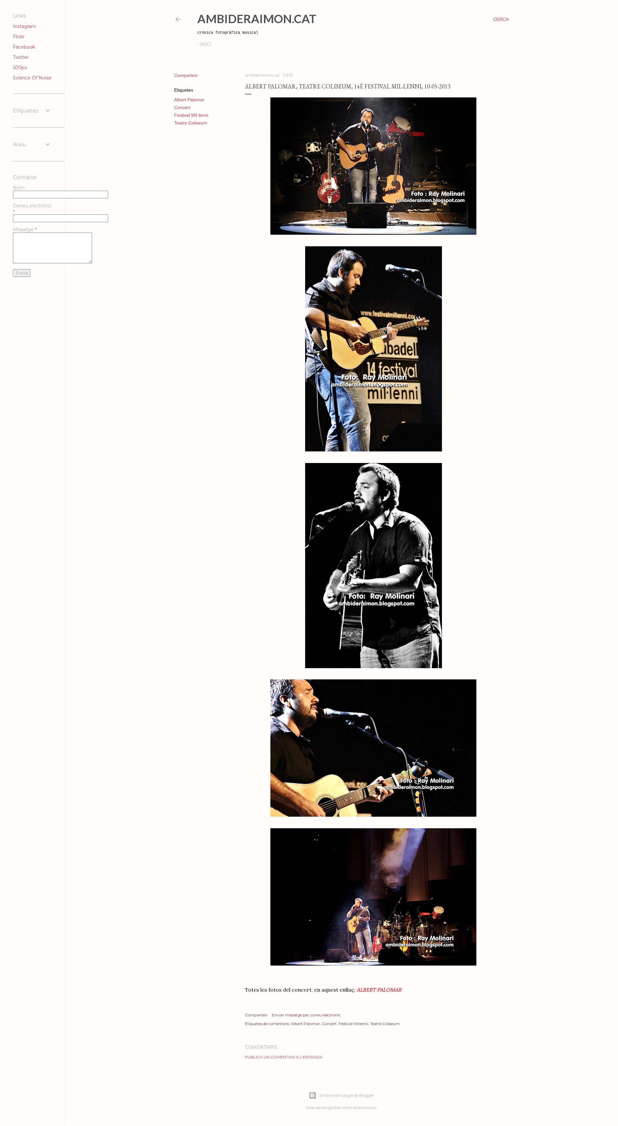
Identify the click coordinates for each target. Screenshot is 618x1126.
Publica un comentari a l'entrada (284, 1057)
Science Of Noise (32, 78)
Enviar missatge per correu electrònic (306, 1014)
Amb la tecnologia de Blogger (346, 1095)
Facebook (24, 47)
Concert (182, 107)
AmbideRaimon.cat (256, 19)
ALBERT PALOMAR (379, 989)
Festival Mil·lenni (191, 115)
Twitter (21, 57)
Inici (205, 44)
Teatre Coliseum (190, 122)
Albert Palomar (189, 99)
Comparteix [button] (186, 75)
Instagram (24, 26)
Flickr (18, 37)
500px (20, 67)
